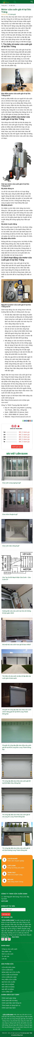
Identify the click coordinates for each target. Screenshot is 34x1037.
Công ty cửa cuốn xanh (9, 949)
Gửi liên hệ (5, 914)
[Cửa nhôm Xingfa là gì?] (17, 500)
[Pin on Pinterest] (30, 420)
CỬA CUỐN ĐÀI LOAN (9, 977)
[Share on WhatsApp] (23, 420)
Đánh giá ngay (17, 447)
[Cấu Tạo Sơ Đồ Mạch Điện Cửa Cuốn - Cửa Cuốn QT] (17, 562)
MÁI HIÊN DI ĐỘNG (8, 987)
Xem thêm (15, 937)
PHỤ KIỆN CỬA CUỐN (9, 979)
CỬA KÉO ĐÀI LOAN (8, 967)
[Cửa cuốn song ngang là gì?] (17, 468)
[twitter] (9, 939)
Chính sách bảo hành (9, 1008)
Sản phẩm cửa (6, 951)
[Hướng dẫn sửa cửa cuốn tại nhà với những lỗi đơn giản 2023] (17, 596)
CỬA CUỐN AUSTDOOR (10, 975)
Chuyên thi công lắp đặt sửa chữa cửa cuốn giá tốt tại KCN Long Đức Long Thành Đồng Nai (16, 747)
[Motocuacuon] (5, 1)
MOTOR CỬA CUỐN (8, 982)
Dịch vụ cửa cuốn (7, 954)
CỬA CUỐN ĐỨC (7, 970)
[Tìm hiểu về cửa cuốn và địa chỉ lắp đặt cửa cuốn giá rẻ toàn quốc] (17, 661)
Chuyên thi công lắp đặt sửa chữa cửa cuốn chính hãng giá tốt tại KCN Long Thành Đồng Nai (16, 712)
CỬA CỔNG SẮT (7, 992)
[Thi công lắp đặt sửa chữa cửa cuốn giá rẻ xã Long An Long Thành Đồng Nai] (17, 800)
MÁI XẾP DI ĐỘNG (8, 989)
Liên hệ (4, 959)
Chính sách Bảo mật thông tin (11, 1003)
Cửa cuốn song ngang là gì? (11, 483)
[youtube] (6, 939)
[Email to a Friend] (28, 420)
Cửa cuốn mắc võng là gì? (10, 546)
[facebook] (2, 939)
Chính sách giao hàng (9, 998)
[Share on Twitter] (26, 420)
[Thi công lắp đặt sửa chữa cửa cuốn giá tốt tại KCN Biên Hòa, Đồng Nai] (17, 766)
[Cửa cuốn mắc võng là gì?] (17, 531)
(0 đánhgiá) (12, 14)
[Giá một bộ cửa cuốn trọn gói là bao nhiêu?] (17, 630)
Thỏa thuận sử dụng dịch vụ (11, 1005)
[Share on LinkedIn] (32, 420)
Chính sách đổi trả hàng (9, 1000)
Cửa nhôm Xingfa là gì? (10, 514)
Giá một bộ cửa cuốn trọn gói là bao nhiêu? (16, 644)
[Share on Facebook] (25, 420)
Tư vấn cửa (5, 956)
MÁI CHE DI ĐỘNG (8, 984)
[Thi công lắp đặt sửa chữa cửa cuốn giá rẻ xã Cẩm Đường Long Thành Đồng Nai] (17, 833)
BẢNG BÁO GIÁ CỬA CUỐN (11, 972)
